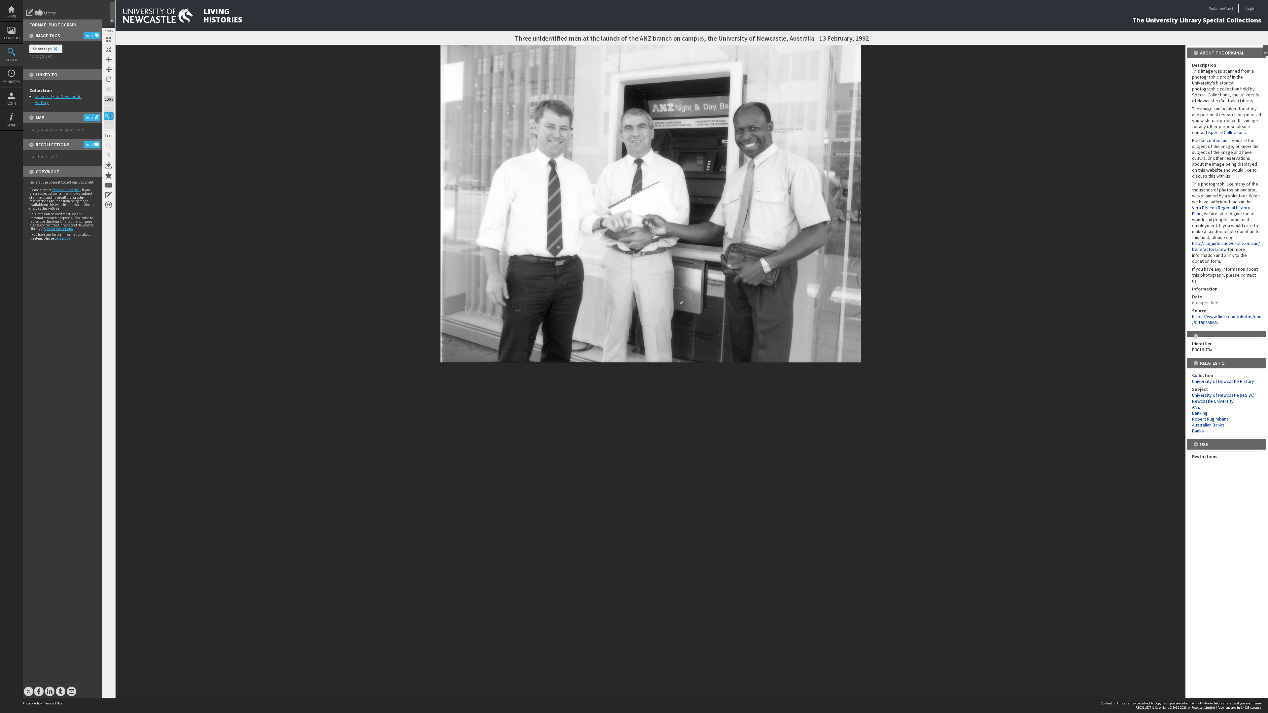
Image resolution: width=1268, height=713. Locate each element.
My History (11, 82)
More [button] (11, 125)
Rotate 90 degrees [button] (108, 79)
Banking (1200, 413)
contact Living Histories (1196, 703)
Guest (1228, 8)
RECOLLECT (1143, 707)
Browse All (11, 38)
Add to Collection (108, 175)
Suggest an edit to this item (29, 12)
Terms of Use (53, 703)
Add (89, 35)
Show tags (42, 48)
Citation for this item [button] (108, 205)
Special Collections (66, 189)
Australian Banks (1208, 425)
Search (11, 60)
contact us (62, 238)
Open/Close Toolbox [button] (112, 12)
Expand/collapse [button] (1265, 50)
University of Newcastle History (1223, 381)
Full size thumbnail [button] (108, 40)
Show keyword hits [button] (108, 146)
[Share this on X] (28, 688)
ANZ (1196, 407)
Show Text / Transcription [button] (108, 136)
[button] (109, 116)
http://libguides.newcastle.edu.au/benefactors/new (1226, 246)
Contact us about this (108, 185)
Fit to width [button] (108, 59)
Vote (45, 12)
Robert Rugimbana (1210, 419)
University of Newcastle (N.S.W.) (1223, 395)
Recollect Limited (1203, 707)
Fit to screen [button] (108, 49)
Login (11, 103)
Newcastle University (1213, 401)
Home (11, 16)
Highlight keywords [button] (108, 155)
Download (108, 165)
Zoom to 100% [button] (108, 89)
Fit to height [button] (108, 69)
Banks (1198, 431)
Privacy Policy (32, 703)
